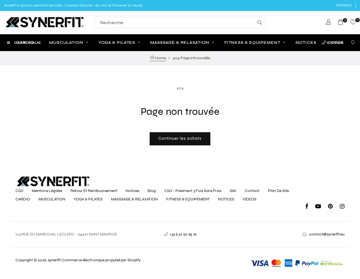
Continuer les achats (180, 138)
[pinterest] (334, 207)
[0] (353, 22)
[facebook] (310, 207)
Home (160, 58)
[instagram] (342, 207)
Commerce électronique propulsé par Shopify (101, 260)
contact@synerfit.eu (327, 234)
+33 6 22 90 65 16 (182, 234)
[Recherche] (259, 22)
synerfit (54, 260)
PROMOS (343, 5)
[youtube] (321, 207)
